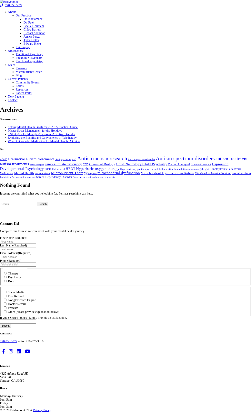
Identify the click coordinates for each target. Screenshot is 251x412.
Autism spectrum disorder (141, 159)
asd (74, 159)
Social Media (16, 292)
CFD (85, 164)
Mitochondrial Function (208, 173)
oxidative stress (241, 173)
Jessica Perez (32, 36)
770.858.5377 (13, 5)
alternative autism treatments (31, 159)
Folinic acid (58, 169)
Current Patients (18, 79)
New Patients (16, 96)
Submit (6, 325)
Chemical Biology (102, 164)
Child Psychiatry (154, 164)
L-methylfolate (219, 168)
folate (48, 168)
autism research (111, 158)
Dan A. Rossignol (179, 164)
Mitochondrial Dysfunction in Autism (167, 173)
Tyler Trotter (31, 40)
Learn (11, 64)
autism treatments (14, 164)
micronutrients (42, 173)
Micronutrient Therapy (69, 173)
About (12, 12)
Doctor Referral (17, 304)
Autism (85, 158)
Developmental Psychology (22, 169)
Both (11, 281)
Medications (6, 173)
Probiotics (5, 177)
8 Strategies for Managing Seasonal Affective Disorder (41, 134)
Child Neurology (129, 164)
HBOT (70, 169)
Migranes (92, 173)
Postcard (13, 308)
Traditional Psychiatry (29, 54)
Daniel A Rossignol (201, 164)
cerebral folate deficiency (63, 164)
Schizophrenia (29, 177)
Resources (22, 89)
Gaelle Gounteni (34, 26)
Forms (20, 86)
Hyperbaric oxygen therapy (97, 169)
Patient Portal (24, 93)
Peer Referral (16, 296)
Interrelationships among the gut (191, 169)
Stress (75, 177)
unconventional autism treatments (97, 177)
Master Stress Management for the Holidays (35, 130)
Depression (220, 164)
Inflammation (166, 169)
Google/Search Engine (22, 300)
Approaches (15, 50)
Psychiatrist (17, 177)
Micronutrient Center (29, 71)
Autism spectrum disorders (185, 158)
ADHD (3, 159)
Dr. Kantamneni (33, 19)
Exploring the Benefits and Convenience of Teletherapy (42, 137)
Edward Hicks (32, 43)
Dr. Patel (29, 22)
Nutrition (226, 173)
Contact (12, 100)
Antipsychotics (63, 159)
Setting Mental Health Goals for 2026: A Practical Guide (43, 127)
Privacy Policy (42, 410)
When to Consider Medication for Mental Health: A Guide (44, 141)
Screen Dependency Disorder (54, 176)
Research (21, 68)
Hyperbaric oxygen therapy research (139, 169)
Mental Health (24, 173)
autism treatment (232, 158)
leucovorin (235, 168)
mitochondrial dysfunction (118, 173)
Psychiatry (14, 277)
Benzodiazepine (37, 165)
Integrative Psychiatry (29, 57)
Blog (19, 75)
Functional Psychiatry (29, 61)
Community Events (28, 82)
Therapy (13, 273)
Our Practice (23, 15)
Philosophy (23, 47)
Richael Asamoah (34, 33)
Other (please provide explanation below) (33, 311)
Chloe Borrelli (32, 29)
